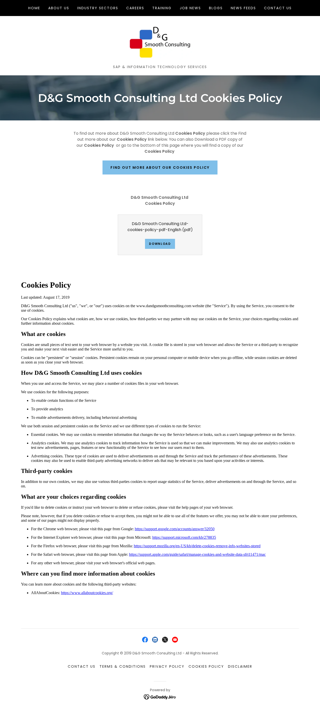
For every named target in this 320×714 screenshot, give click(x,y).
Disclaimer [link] (240, 666)
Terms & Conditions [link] (123, 666)
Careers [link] (135, 8)
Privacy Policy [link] (167, 666)
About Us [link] (58, 8)
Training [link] (162, 8)
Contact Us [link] (278, 8)
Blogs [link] (216, 8)
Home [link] (34, 8)
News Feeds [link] (243, 8)
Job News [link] (190, 8)
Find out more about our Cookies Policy (159, 167)
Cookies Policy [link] (206, 666)
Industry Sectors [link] (97, 8)
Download (160, 244)
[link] (160, 42)
